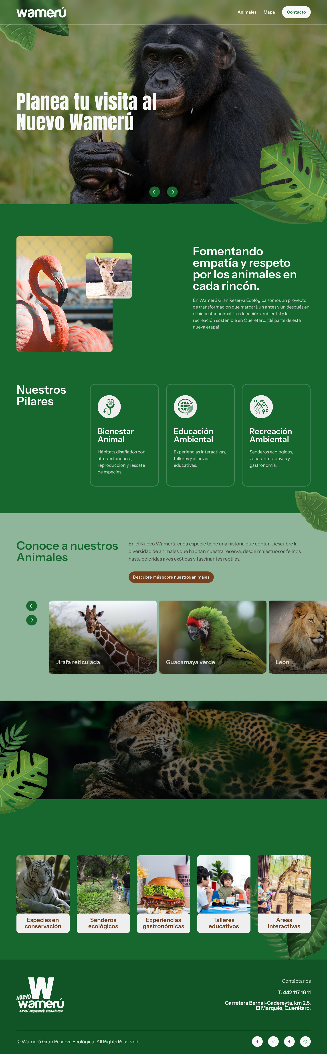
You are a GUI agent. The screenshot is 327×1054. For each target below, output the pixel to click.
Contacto (296, 12)
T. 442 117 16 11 (294, 992)
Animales (247, 12)
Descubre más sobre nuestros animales (171, 577)
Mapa (269, 12)
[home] (41, 12)
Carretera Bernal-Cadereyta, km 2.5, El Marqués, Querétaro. (268, 1005)
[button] (154, 191)
